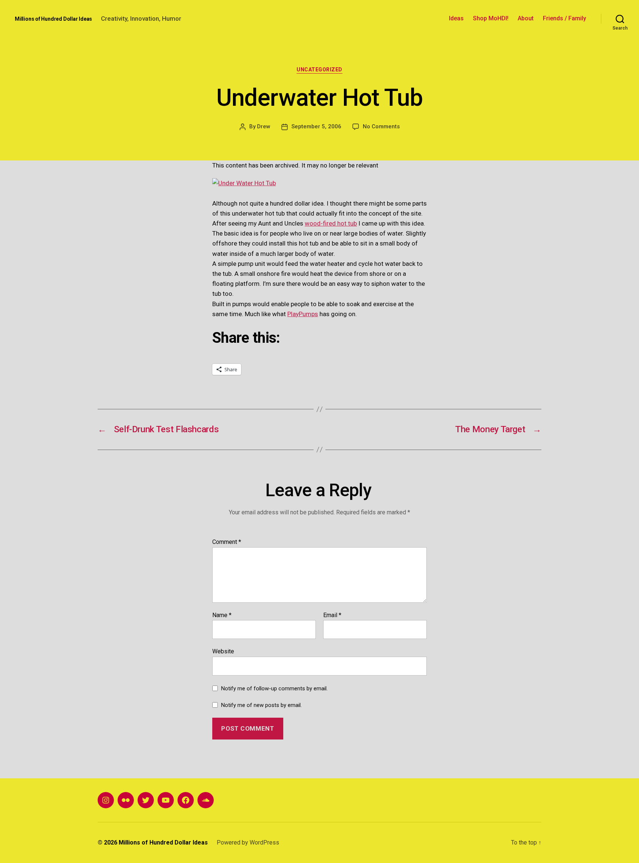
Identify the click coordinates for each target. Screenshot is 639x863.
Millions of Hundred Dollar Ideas (53, 18)
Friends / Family (564, 18)
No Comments (381, 126)
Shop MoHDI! (490, 18)
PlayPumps (302, 314)
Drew (263, 126)
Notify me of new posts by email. (261, 705)
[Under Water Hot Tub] (319, 183)
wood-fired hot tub (331, 223)
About (526, 18)
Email (332, 615)
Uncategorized (319, 69)
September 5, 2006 (316, 126)
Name (221, 615)
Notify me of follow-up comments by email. (274, 688)
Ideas (456, 18)
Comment (226, 542)
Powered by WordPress (248, 842)
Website (223, 651)
